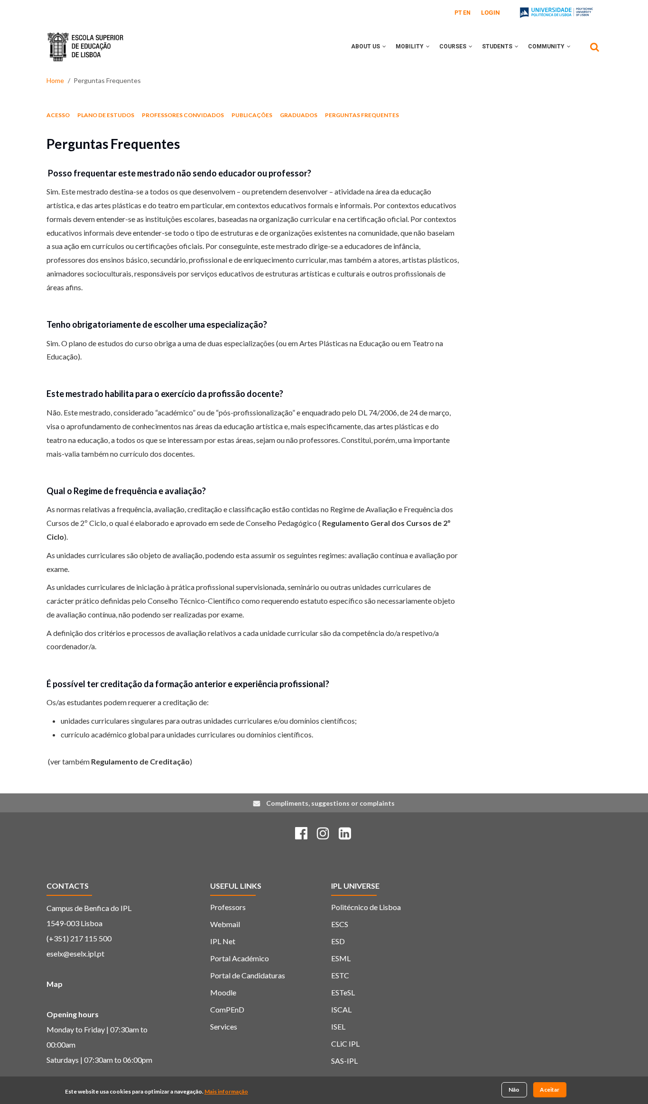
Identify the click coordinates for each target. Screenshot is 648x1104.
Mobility (410, 46)
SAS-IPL (344, 1060)
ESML (341, 958)
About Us (366, 46)
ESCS (339, 924)
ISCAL (341, 1009)
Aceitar (549, 1089)
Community (547, 46)
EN (467, 12)
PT (458, 12)
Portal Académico (239, 958)
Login (490, 12)
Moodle (223, 992)
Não (514, 1089)
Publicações (251, 115)
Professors (228, 906)
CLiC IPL (345, 1043)
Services (223, 1026)
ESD (338, 941)
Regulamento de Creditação (140, 761)
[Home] (85, 40)
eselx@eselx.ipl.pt (75, 953)
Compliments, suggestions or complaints (330, 803)
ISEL (338, 1026)
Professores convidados (183, 115)
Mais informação (226, 1091)
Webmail (225, 924)
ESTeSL (343, 992)
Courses (453, 46)
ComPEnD (227, 1009)
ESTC (340, 975)
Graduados (298, 115)
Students (498, 46)
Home (55, 80)
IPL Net (222, 941)
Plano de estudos (105, 115)
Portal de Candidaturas (247, 975)
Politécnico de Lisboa (366, 906)
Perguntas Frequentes (362, 115)
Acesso (58, 115)
